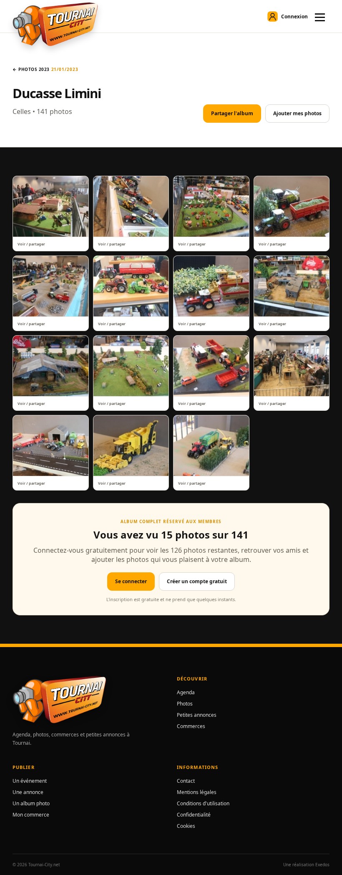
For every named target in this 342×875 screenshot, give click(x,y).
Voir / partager (31, 244)
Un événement (30, 780)
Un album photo (31, 803)
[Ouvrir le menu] (319, 16)
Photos (185, 703)
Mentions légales (196, 792)
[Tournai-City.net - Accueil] (55, 24)
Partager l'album (232, 113)
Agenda (186, 692)
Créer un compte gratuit (197, 581)
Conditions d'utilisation (203, 803)
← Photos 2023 (31, 69)
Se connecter (131, 581)
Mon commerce (31, 814)
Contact (186, 780)
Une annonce (28, 792)
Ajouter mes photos (297, 113)
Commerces (191, 726)
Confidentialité (194, 814)
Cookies (186, 825)
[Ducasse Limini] (50, 206)
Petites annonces (196, 714)
